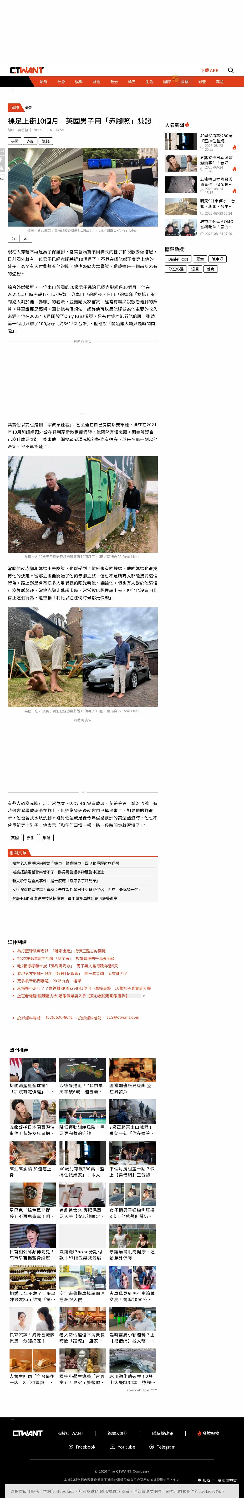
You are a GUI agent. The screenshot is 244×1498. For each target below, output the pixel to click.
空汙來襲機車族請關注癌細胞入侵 (82, 1296)
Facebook (85, 1446)
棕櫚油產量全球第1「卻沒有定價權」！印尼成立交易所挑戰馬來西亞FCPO (32, 1088)
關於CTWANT (70, 1433)
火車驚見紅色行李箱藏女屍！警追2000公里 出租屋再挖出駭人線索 (132, 1296)
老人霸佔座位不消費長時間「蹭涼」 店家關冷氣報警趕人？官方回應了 (82, 1337)
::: (12, 89)
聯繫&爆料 (118, 1433)
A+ (13, 239)
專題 (220, 81)
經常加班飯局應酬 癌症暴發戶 (130, 1088)
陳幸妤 (217, 259)
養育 (210, 269)
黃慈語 (23, 129)
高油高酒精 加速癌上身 (31, 1171)
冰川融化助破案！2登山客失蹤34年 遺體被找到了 (132, 1379)
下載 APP (210, 70)
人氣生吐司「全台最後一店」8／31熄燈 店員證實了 (32, 1379)
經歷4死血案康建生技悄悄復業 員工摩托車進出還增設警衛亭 (64, 898)
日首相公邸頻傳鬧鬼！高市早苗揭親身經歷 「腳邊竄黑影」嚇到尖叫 (32, 1254)
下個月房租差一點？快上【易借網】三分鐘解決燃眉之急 (132, 1171)
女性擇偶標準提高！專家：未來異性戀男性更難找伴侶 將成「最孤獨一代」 (77, 889)
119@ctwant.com (123, 1017)
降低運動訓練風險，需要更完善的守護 (82, 1130)
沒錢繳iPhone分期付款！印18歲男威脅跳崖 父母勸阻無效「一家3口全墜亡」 (82, 1254)
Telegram (166, 1446)
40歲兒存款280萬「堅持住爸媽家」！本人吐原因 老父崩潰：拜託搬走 (82, 1171)
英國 (15, 141)
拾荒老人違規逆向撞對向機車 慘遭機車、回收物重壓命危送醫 (65, 863)
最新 (43, 81)
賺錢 (46, 141)
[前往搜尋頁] (231, 70)
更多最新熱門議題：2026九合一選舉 (49, 981)
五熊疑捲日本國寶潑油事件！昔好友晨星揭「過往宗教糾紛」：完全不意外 (32, 1130)
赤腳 (30, 141)
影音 (202, 81)
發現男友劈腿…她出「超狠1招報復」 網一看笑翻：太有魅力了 (72, 973)
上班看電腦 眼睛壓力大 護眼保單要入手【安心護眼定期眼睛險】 (73, 996)
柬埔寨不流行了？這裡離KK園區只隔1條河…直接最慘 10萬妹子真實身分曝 (84, 988)
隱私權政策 (111, 1491)
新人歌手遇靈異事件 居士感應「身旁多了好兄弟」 (56, 880)
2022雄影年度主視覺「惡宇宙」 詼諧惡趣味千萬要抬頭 (66, 958)
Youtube (126, 1446)
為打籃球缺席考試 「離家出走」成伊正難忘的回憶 (61, 951)
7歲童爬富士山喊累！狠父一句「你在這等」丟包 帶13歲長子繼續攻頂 (132, 1130)
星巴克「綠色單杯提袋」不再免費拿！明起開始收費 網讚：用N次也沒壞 (32, 1213)
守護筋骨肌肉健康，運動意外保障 (132, 1254)
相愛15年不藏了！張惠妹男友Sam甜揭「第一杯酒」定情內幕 (33, 1296)
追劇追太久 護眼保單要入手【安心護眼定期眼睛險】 (82, 1213)
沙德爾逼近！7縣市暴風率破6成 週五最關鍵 (81, 1088)
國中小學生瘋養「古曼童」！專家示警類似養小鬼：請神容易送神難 (82, 1379)
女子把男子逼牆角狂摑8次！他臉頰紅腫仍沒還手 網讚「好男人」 (132, 1213)
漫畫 (195, 269)
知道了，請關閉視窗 (220, 1480)
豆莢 (200, 259)
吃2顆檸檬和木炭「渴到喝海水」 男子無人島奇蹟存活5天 (67, 966)
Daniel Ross (178, 259)
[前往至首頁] (27, 70)
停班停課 (175, 269)
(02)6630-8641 (60, 1017)
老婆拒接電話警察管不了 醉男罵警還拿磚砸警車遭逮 (58, 872)
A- (26, 239)
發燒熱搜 (210, 1433)
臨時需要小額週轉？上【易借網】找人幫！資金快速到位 (132, 1337)
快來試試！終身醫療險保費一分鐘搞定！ (32, 1337)
